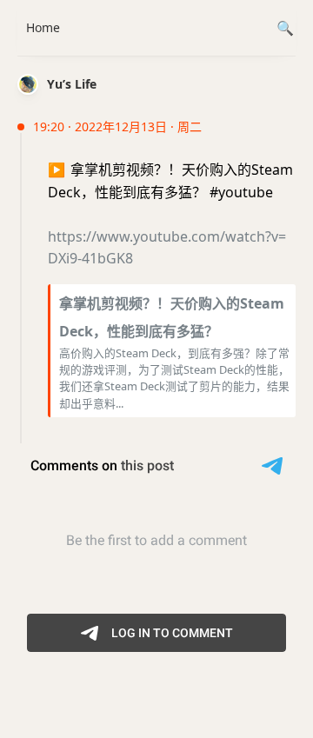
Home (43, 27)
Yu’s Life (72, 84)
